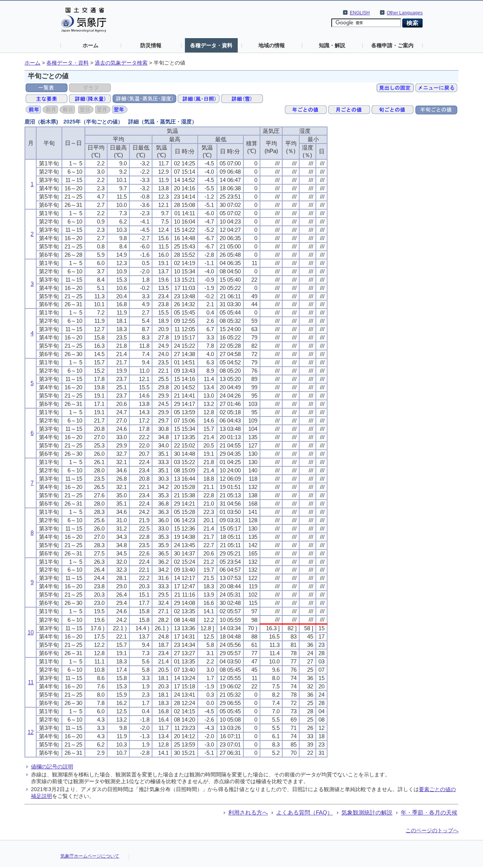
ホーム (90, 45)
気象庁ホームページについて (89, 856)
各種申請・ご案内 (392, 45)
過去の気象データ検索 (121, 63)
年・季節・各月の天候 (429, 812)
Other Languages (405, 12)
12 (31, 732)
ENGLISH (360, 12)
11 (31, 682)
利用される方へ (248, 812)
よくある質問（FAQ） (304, 812)
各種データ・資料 (211, 45)
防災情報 (151, 45)
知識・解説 (332, 45)
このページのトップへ (432, 830)
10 (31, 632)
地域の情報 (271, 45)
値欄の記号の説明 (52, 767)
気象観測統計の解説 (366, 812)
